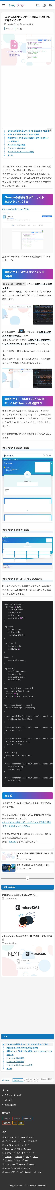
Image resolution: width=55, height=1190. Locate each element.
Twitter (12, 841)
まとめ (10, 155)
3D (15, 1123)
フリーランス (22, 1141)
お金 (21, 1123)
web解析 (27, 1168)
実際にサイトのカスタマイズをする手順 (23, 134)
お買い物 (6, 1123)
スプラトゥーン (10, 1145)
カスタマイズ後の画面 (16, 148)
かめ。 (17, 5)
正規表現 (34, 1141)
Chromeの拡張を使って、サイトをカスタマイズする (28, 131)
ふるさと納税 (10, 1172)
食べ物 (7, 1168)
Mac (27, 1156)
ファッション (25, 1145)
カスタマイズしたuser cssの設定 (21, 151)
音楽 (18, 1149)
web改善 (8, 1156)
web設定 (17, 1168)
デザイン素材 (10, 1164)
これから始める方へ (26, 1172)
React (31, 1137)
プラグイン (9, 1141)
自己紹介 (8, 1099)
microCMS (9, 1160)
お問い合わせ (10, 1104)
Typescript (9, 1149)
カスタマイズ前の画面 (16, 144)
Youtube (17, 1118)
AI (5, 1137)
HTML (39, 1172)
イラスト (6, 1118)
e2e (11, 1137)
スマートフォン (22, 1153)
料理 (26, 1160)
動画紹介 (22, 1164)
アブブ (35, 1156)
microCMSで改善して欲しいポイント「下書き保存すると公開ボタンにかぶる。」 (26, 824)
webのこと (10, 28)
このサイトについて (13, 1095)
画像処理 (32, 1164)
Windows (18, 1156)
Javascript (27, 1149)
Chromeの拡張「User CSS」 (16, 209)
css (21, 28)
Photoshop (21, 1137)
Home (7, 1080)
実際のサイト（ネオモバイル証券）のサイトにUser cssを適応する (28, 140)
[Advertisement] (27, 98)
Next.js (19, 1160)
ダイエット (9, 1153)
